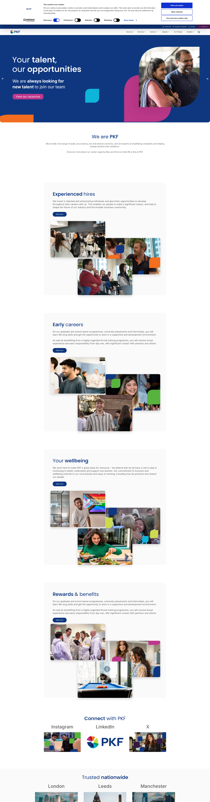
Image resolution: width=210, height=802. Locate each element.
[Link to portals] (189, 26)
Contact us (204, 26)
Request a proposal (181, 26)
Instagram (62, 727)
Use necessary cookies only (176, 18)
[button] (207, 78)
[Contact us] (198, 27)
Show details (129, 20)
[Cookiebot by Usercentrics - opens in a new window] (29, 20)
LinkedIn (105, 727)
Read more (59, 214)
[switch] (78, 20)
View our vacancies (28, 96)
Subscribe (168, 26)
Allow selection (177, 12)
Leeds (105, 786)
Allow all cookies (176, 5)
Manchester (154, 786)
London (56, 786)
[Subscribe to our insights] (163, 27)
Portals (192, 26)
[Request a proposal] (173, 26)
